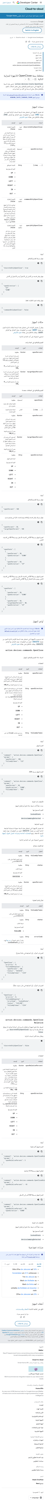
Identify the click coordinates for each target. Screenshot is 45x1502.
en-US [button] (31, 1264)
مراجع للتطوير (39, 1448)
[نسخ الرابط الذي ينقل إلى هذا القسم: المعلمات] (36, 663)
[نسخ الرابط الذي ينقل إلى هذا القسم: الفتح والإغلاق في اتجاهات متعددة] (20, 390)
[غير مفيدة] (26, 41)
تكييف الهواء (39, 1409)
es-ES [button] (23, 1264)
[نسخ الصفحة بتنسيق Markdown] (29, 79)
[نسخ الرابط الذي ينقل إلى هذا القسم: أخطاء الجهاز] (30, 1304)
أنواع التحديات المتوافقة (10, 631)
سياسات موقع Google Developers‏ (15, 1334)
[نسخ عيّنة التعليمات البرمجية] (41, 263)
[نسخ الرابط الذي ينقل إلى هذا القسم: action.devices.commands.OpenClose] (41, 653)
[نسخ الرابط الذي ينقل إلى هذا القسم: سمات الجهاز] (30, 107)
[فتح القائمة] (41, 2)
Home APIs (39, 1388)
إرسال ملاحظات (36, 47)
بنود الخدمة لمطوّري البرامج (35, 1457)
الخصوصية (36, 1492)
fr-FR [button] (15, 1264)
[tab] (39, 1264)
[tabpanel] (22, 1282)
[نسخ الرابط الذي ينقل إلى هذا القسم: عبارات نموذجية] (26, 1247)
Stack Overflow (37, 1480)
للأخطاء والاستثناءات (22, 1309)
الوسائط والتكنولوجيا (37, 1416)
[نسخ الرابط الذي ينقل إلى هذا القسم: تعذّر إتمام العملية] (30, 900)
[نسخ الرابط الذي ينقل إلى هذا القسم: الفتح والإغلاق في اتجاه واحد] (23, 342)
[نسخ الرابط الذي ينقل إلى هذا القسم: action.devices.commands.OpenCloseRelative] (32, 1023)
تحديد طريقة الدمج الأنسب (35, 1374)
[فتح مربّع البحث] (13, 2)
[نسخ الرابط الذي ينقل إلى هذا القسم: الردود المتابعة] (32, 824)
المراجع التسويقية (38, 1444)
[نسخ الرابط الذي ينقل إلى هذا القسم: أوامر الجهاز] (31, 621)
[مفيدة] (29, 41)
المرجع (11, 37)
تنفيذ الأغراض (23, 117)
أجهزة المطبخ (39, 1424)
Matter (41, 1350)
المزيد (8, 1264)
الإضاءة (41, 1405)
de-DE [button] (39, 1264)
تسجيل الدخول (7, 2)
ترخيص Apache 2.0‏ (7, 1332)
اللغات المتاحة (31, 1257)
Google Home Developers (35, 37)
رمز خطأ (8, 940)
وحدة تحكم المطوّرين (37, 1470)
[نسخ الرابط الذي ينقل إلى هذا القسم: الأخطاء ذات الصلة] (30, 802)
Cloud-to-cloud (34, 8)
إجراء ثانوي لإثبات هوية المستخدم (18, 95)
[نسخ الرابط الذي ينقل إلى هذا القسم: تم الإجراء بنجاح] (31, 846)
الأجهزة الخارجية (39, 1431)
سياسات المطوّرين (38, 1461)
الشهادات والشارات (38, 1440)
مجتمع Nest (39, 1483)
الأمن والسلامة (39, 1413)
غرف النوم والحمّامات (37, 1427)
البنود (41, 1492)
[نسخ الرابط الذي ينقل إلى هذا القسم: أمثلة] (38, 254)
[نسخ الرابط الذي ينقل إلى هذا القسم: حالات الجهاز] (30, 322)
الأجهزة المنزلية (39, 1420)
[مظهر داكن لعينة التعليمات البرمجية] (38, 263)
